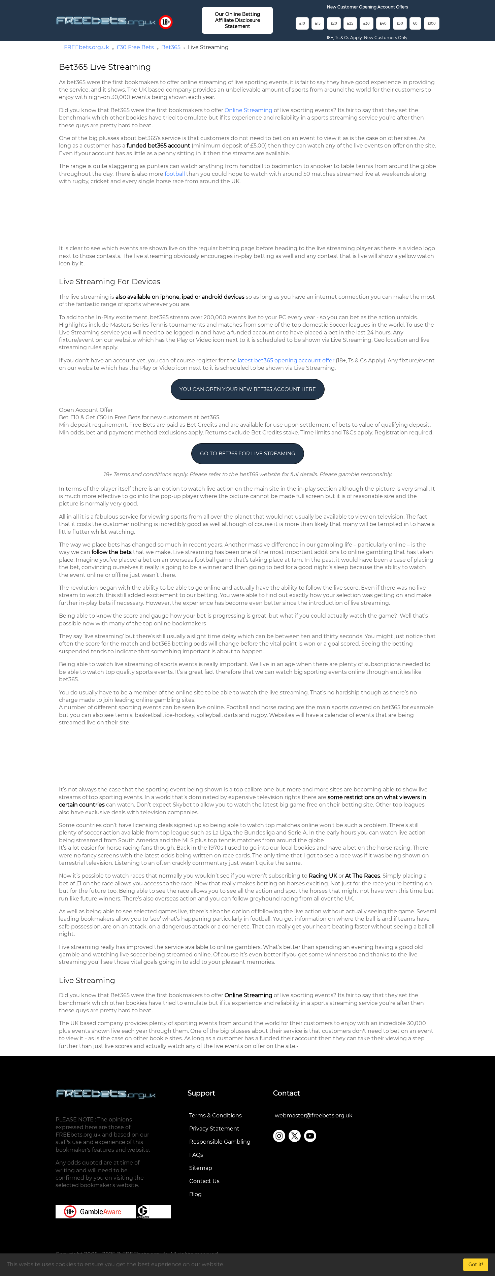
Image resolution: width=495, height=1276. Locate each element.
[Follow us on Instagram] (279, 1136)
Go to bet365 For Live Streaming (247, 453)
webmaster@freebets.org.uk (314, 1115)
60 (415, 23)
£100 (432, 23)
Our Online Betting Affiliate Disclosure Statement (237, 20)
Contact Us (204, 1181)
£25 (350, 23)
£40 (383, 23)
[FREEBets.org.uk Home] (106, 20)
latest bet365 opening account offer (286, 360)
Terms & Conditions (215, 1115)
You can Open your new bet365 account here (247, 389)
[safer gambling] (166, 21)
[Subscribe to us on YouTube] (310, 1136)
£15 (318, 23)
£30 (366, 23)
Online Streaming (248, 110)
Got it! (475, 1265)
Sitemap (200, 1168)
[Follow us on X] (295, 1136)
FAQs (196, 1155)
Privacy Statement (214, 1128)
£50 (400, 23)
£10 (302, 23)
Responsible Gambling (220, 1142)
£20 (334, 23)
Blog (195, 1194)
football (175, 174)
